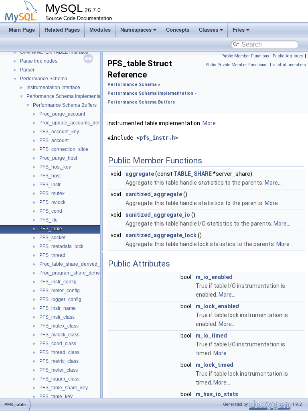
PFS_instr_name (57, 308)
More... (211, 123)
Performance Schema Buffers (65, 105)
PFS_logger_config (60, 299)
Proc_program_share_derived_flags (78, 273)
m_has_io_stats (217, 394)
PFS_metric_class (59, 361)
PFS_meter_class (58, 370)
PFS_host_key (55, 167)
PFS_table (50, 229)
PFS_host (50, 176)
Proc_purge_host (58, 158)
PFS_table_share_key (63, 388)
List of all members (288, 64)
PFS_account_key (59, 131)
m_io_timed (211, 335)
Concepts (177, 30)
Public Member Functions (245, 56)
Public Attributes (288, 56)
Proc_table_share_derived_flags (75, 264)
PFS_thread (52, 255)
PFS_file (48, 220)
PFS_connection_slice (63, 149)
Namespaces (136, 30)
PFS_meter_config (59, 290)
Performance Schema (43, 78)
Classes (208, 30)
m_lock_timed (214, 365)
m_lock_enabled (217, 306)
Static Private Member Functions (236, 64)
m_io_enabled (214, 277)
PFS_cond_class (57, 343)
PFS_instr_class (57, 317)
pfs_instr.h (157, 137)
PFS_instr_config (58, 282)
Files (239, 30)
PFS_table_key (56, 396)
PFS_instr (50, 184)
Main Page (22, 30)
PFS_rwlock (52, 202)
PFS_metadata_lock (61, 246)
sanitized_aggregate (154, 194)
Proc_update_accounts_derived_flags (80, 123)
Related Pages (62, 30)
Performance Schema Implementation (67, 96)
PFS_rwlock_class (59, 335)
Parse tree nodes (38, 61)
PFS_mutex (52, 193)
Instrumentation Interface (53, 87)
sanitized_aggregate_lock (161, 235)
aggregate (140, 174)
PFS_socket (52, 237)
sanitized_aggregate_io (158, 215)
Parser (27, 70)
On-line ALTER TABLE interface (54, 52)
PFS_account (54, 140)
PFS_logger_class (59, 379)
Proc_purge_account (62, 114)
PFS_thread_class (59, 352)
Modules (100, 30)
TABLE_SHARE (193, 174)
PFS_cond (50, 211)
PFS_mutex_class (59, 326)
